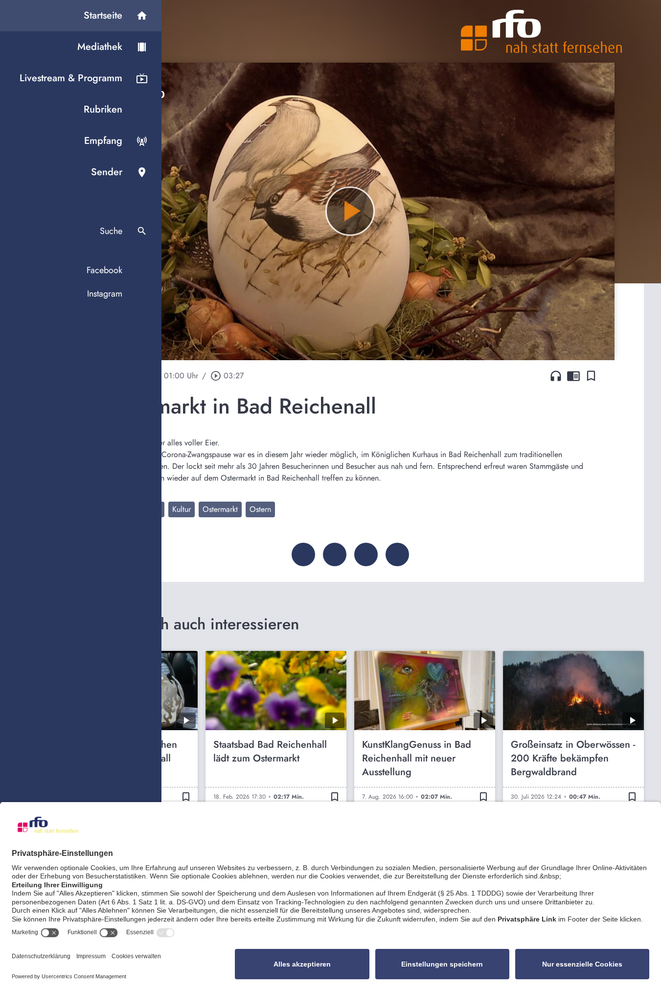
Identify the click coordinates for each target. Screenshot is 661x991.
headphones (556, 376)
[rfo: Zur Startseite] (541, 31)
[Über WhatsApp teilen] (366, 554)
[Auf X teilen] (334, 554)
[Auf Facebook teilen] (303, 554)
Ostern (260, 509)
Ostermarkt (220, 509)
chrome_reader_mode (573, 376)
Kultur (181, 509)
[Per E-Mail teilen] (397, 554)
